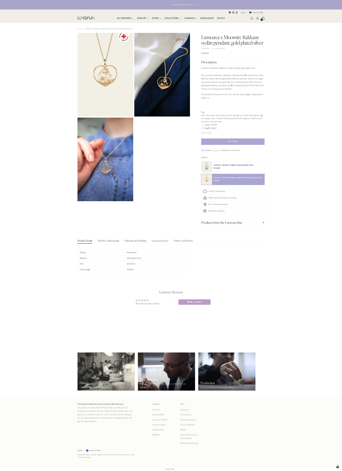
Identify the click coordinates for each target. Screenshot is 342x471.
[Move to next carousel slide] (262, 329)
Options (204, 157)
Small (210, 128)
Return (183, 430)
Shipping (216, 150)
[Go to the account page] (257, 18)
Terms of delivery (187, 425)
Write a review (194, 302)
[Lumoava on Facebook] (230, 12)
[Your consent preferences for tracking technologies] (337, 466)
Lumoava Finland (159, 420)
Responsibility (158, 414)
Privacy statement (188, 420)
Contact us (184, 410)
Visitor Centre (158, 430)
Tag (202, 112)
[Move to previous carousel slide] (256, 329)
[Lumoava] (86, 18)
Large (211, 124)
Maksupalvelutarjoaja (189, 443)
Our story (156, 410)
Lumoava (205, 48)
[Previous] (144, 4)
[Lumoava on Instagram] (233, 12)
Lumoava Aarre (159, 425)
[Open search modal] (251, 18)
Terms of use (185, 414)
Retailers (156, 435)
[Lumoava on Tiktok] (237, 12)
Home (79, 29)
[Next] (198, 4)
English (243, 12)
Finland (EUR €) (257, 12)
